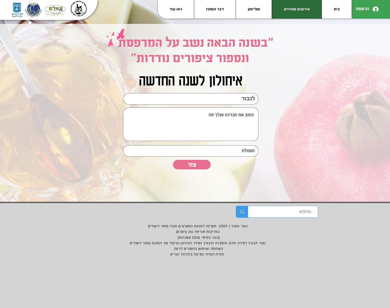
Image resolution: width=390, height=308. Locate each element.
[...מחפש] (242, 211)
